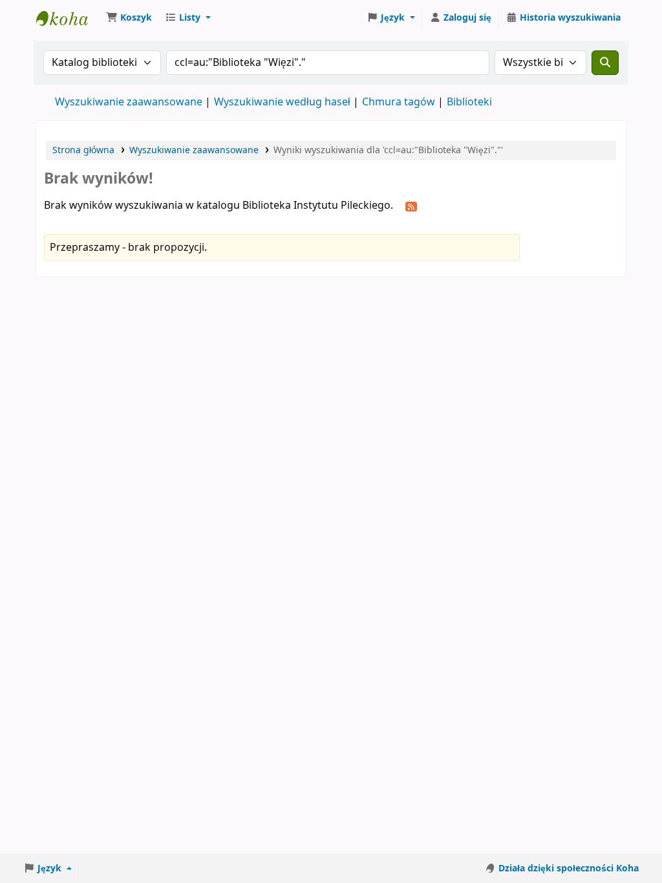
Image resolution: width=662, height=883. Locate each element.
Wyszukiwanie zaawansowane (128, 102)
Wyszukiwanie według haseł (282, 102)
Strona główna (83, 150)
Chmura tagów (398, 102)
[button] (129, 18)
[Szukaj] (605, 62)
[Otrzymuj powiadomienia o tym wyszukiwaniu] (411, 206)
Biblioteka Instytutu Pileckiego (68, 18)
